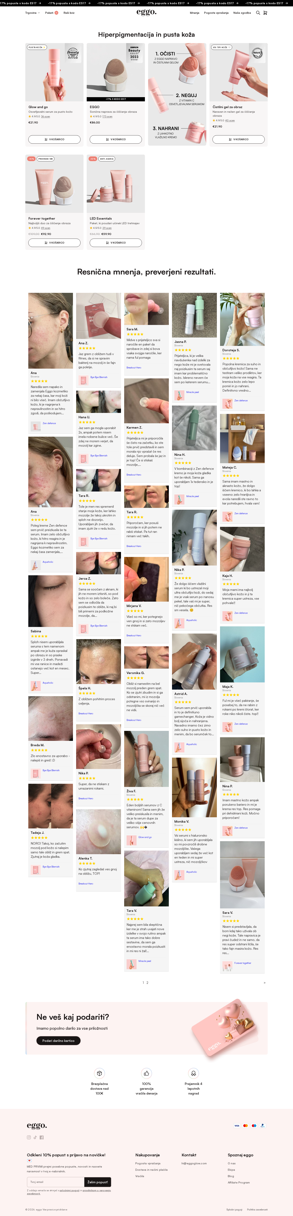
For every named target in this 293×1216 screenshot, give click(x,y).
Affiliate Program (239, 1182)
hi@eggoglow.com (194, 1163)
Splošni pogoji (234, 1209)
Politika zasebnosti (257, 1209)
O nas (232, 1163)
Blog (231, 1176)
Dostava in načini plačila (151, 1169)
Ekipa (231, 1169)
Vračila (139, 1176)
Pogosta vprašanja (147, 1163)
